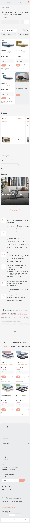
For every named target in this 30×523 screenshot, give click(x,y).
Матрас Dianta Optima (6, 400)
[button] (13, 206)
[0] (27, 2)
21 (6, 58)
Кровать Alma (4, 56)
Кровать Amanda (20, 56)
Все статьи (15, 210)
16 (6, 402)
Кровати (12, 346)
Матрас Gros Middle (21, 367)
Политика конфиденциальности (8, 507)
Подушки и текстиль (23, 346)
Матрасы (4, 346)
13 (6, 369)
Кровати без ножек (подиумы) (9, 165)
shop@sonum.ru (6, 459)
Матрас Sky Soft (20, 400)
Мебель (21, 432)
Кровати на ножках (7, 160)
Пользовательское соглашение (8, 504)
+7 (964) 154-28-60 (20, 457)
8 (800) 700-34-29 (7, 457)
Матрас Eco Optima (6, 367)
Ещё (2, 168)
